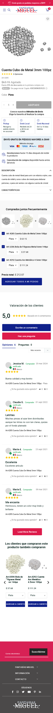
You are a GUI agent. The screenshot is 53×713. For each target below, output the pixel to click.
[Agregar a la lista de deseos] (47, 18)
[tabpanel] (26, 41)
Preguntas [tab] (23, 344)
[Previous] (5, 582)
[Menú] (4, 10)
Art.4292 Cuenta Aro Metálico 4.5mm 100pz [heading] (36, 579)
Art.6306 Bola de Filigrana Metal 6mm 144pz (27, 246)
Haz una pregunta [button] (26, 336)
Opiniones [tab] (7, 344)
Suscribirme (38, 652)
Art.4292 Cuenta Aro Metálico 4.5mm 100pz (26, 260)
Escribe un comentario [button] (26, 327)
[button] (41, 389)
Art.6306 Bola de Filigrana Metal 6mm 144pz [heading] (14, 579)
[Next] (48, 582)
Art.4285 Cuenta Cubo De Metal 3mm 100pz (23, 383)
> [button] (27, 531)
